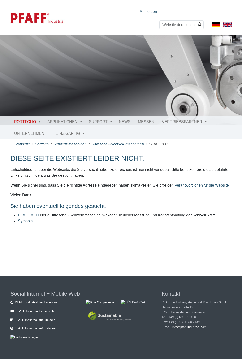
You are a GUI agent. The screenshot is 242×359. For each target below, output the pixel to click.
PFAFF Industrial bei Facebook (36, 302)
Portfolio (25, 122)
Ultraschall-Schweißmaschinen (117, 144)
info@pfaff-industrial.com (189, 327)
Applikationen (62, 122)
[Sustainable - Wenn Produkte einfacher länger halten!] (110, 316)
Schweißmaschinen (70, 144)
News (124, 122)
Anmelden (148, 11)
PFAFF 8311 (28, 215)
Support (98, 122)
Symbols (25, 221)
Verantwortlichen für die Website (202, 185)
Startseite (22, 144)
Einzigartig (68, 133)
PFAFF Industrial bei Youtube (35, 311)
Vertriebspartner (182, 122)
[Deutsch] (216, 24)
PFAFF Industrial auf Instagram (35, 328)
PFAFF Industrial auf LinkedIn (34, 320)
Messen (146, 122)
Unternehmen (29, 133)
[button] (40, 121)
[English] (227, 24)
